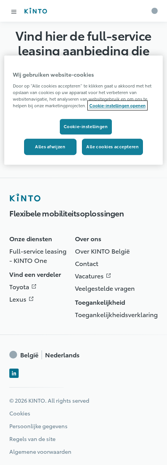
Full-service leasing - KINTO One (37, 255)
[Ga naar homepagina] (35, 11)
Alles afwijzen (50, 146)
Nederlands (50, 354)
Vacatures (95, 275)
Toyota (24, 286)
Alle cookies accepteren (112, 146)
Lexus (23, 298)
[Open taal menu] (154, 11)
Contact (86, 263)
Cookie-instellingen (86, 126)
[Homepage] (24, 197)
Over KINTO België (102, 250)
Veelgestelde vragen (105, 287)
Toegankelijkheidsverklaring (116, 314)
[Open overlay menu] (14, 11)
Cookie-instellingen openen (117, 105)
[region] (83, 110)
